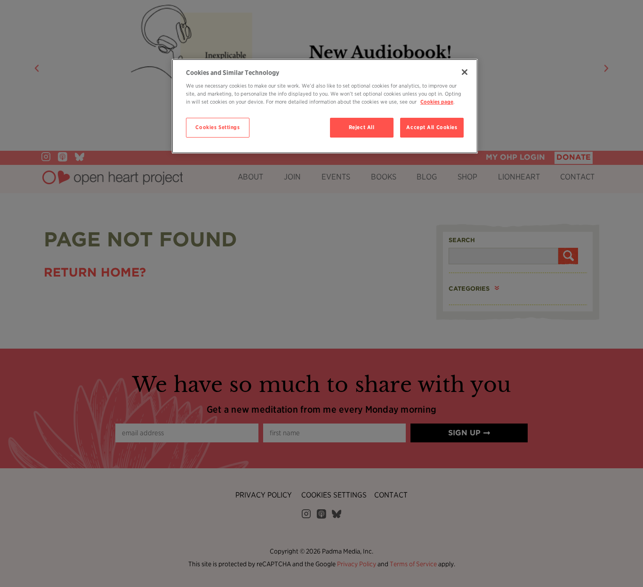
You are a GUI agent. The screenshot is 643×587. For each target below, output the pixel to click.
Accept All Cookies (431, 127)
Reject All (362, 127)
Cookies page (436, 101)
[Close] (464, 72)
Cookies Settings (217, 127)
